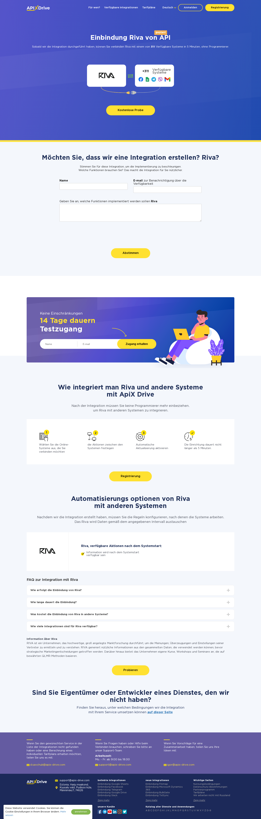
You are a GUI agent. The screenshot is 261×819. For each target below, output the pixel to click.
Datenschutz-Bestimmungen (210, 787)
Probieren (130, 670)
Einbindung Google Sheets (113, 784)
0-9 (209, 811)
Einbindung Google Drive (112, 793)
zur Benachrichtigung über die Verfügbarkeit (159, 182)
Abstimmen (131, 253)
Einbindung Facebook (110, 787)
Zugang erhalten (137, 343)
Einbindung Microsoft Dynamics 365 (164, 788)
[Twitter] (125, 811)
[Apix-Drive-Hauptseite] (38, 8)
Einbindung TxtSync (157, 795)
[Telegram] (105, 811)
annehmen (81, 812)
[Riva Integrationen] (106, 76)
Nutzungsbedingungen (206, 784)
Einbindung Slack (107, 795)
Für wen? (94, 8)
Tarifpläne (148, 8)
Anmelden (190, 8)
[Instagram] (120, 811)
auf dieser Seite (160, 712)
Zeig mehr (104, 800)
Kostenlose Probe (130, 110)
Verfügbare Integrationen (121, 8)
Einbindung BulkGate (158, 793)
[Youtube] (110, 811)
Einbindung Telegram (110, 790)
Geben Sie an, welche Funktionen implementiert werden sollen (108, 201)
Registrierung (220, 8)
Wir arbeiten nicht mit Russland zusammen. (211, 797)
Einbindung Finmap (157, 784)
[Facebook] (100, 811)
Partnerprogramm (204, 790)
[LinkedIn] (115, 811)
